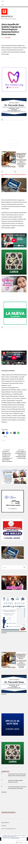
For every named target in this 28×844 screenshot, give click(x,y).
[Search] (2, 4)
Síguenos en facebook (8, 812)
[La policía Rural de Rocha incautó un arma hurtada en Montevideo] (2, 786)
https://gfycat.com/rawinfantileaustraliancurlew (13, 175)
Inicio (2, 1)
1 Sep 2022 (7, 37)
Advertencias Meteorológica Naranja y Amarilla (15, 781)
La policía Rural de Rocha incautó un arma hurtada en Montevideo (17, 787)
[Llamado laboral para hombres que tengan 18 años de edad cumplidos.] (2, 773)
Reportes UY (7, 16)
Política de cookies (15, 838)
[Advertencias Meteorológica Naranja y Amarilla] (2, 780)
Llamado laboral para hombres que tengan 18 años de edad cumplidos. (17, 774)
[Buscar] (24, 567)
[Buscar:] (14, 567)
